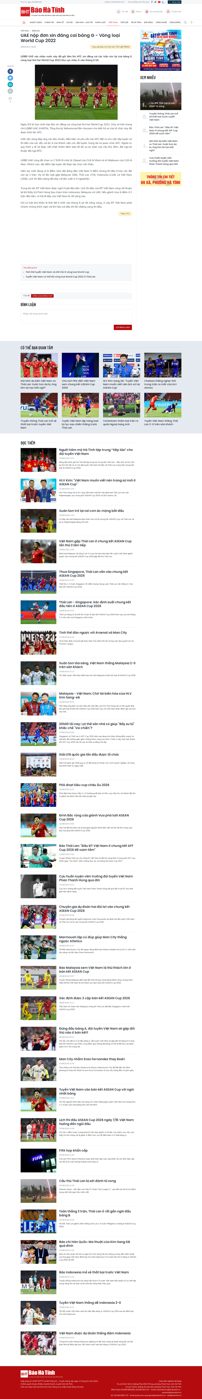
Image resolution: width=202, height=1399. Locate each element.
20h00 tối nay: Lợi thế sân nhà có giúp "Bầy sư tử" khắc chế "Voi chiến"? (96, 726)
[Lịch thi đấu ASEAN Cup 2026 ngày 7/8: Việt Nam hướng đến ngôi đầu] (38, 1130)
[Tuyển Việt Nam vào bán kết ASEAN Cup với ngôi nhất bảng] (38, 1099)
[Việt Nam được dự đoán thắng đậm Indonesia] (38, 1343)
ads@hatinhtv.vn (174, 1395)
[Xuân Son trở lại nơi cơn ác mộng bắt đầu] (38, 521)
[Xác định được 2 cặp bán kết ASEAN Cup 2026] (38, 1008)
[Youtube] (159, 2)
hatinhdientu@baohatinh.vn (168, 1389)
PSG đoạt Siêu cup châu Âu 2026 (84, 785)
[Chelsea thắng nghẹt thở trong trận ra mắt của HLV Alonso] (162, 365)
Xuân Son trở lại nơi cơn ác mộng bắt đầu (91, 511)
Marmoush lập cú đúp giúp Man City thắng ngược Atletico (93, 939)
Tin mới (125, 11)
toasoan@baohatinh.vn (171, 1392)
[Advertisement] (76, 238)
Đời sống (148, 22)
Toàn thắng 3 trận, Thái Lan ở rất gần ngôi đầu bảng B (95, 1213)
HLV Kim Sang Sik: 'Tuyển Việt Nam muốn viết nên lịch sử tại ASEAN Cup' (121, 384)
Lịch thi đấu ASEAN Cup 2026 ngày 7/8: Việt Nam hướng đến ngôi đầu (96, 1122)
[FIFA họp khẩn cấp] (38, 1160)
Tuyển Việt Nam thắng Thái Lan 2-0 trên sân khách (161, 422)
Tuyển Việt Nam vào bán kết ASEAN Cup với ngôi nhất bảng (96, 1092)
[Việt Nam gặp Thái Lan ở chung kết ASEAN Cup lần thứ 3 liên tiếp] (38, 551)
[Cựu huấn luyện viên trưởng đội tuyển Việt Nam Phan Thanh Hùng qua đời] (38, 886)
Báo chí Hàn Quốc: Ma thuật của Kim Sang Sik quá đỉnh (94, 1244)
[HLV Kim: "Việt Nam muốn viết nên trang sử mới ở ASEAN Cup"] (38, 490)
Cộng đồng (175, 22)
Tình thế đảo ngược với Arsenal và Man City (93, 633)
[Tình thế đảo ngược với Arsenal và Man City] (38, 642)
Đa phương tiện (156, 11)
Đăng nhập (176, 2)
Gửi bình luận (123, 327)
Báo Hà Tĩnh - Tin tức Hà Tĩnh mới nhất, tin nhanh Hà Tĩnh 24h (49, 11)
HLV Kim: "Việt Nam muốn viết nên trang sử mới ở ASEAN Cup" (97, 482)
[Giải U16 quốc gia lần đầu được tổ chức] (38, 764)
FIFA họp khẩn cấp (73, 1151)
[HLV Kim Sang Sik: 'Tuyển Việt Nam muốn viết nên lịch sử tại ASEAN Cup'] (121, 365)
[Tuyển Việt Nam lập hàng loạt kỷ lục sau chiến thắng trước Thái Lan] (80, 405)
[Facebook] (152, 2)
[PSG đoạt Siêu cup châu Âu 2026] (38, 795)
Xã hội (69, 22)
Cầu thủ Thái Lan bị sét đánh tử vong (162, 105)
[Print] (10, 91)
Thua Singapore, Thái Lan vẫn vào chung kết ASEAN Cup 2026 (93, 574)
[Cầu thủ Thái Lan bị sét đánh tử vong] (160, 96)
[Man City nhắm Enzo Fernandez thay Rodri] (38, 1069)
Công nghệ (161, 22)
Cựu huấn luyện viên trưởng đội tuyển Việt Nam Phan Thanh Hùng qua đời (164, 161)
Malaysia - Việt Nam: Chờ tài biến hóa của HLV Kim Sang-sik (95, 696)
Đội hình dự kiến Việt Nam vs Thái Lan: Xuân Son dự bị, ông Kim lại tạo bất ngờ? (163, 146)
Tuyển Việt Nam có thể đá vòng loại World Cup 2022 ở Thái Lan (60, 276)
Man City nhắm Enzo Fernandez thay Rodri (92, 1059)
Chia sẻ (10, 66)
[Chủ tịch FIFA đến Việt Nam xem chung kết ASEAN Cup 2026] (80, 365)
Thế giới (124, 22)
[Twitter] (10, 78)
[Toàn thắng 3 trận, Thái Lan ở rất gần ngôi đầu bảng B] (38, 1221)
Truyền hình (176, 11)
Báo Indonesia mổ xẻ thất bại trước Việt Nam (94, 1272)
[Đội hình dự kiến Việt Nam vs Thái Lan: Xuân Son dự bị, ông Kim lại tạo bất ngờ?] (39, 365)
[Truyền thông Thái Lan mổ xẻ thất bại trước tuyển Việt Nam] (39, 405)
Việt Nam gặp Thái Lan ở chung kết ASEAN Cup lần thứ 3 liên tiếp (95, 543)
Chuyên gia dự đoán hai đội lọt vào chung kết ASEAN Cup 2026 (94, 909)
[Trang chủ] (24, 22)
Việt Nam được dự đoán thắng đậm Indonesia (95, 1333)
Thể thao (113, 22)
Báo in (139, 11)
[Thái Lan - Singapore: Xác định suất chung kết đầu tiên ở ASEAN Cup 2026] (38, 612)
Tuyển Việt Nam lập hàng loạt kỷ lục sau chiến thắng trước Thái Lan (80, 424)
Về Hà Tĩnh (136, 22)
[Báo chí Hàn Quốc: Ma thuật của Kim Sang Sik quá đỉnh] (38, 1252)
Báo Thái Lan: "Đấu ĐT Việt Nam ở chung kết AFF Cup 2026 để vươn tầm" (163, 130)
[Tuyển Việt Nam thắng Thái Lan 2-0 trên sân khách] (162, 405)
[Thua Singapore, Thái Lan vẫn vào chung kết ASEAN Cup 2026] (38, 582)
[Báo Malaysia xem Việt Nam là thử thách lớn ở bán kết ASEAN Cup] (38, 978)
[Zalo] (163, 2)
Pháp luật (100, 22)
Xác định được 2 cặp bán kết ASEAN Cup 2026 (94, 998)
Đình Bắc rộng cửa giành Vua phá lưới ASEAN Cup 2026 (94, 817)
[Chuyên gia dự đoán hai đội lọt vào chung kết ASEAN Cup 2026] (38, 917)
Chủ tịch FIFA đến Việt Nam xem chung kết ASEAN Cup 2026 (78, 384)
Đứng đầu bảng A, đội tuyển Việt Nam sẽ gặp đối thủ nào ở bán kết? (97, 1031)
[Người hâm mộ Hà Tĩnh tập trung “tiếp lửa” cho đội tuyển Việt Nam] (38, 460)
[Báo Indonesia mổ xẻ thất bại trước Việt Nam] (38, 1282)
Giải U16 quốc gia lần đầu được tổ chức (89, 755)
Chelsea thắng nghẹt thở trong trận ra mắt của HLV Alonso (160, 384)
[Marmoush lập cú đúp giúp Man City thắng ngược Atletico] (38, 947)
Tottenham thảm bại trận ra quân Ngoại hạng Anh (120, 422)
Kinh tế (60, 22)
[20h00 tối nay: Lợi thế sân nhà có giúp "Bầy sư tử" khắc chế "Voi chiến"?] (38, 734)
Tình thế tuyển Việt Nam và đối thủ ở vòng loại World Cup (57, 272)
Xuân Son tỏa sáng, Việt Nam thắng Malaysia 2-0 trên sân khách (97, 665)
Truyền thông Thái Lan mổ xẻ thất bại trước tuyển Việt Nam (163, 116)
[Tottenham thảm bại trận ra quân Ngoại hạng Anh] (121, 405)
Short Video (36, 22)
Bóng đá (36, 31)
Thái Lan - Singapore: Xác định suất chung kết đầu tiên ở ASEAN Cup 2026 (95, 604)
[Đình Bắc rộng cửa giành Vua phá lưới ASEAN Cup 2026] (38, 825)
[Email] (10, 84)
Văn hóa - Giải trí (84, 22)
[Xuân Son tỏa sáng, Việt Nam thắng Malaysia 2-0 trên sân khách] (38, 673)
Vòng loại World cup (42, 296)
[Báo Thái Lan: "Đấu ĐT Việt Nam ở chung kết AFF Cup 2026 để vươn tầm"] (38, 856)
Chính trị (49, 22)
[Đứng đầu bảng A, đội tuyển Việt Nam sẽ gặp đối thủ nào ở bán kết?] (38, 1038)
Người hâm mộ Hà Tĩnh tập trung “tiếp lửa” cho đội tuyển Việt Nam (96, 452)
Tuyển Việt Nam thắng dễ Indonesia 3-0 (90, 1303)
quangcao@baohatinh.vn (155, 1395)
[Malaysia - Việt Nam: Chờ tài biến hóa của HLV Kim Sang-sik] (38, 703)
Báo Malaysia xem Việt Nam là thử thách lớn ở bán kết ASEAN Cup (95, 970)
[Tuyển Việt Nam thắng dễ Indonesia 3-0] (38, 1313)
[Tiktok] (155, 2)
